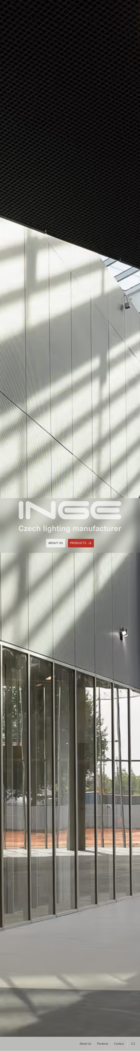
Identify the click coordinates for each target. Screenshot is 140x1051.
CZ (133, 1043)
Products (102, 1043)
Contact (119, 1043)
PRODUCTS (78, 543)
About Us (85, 1043)
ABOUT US (55, 543)
